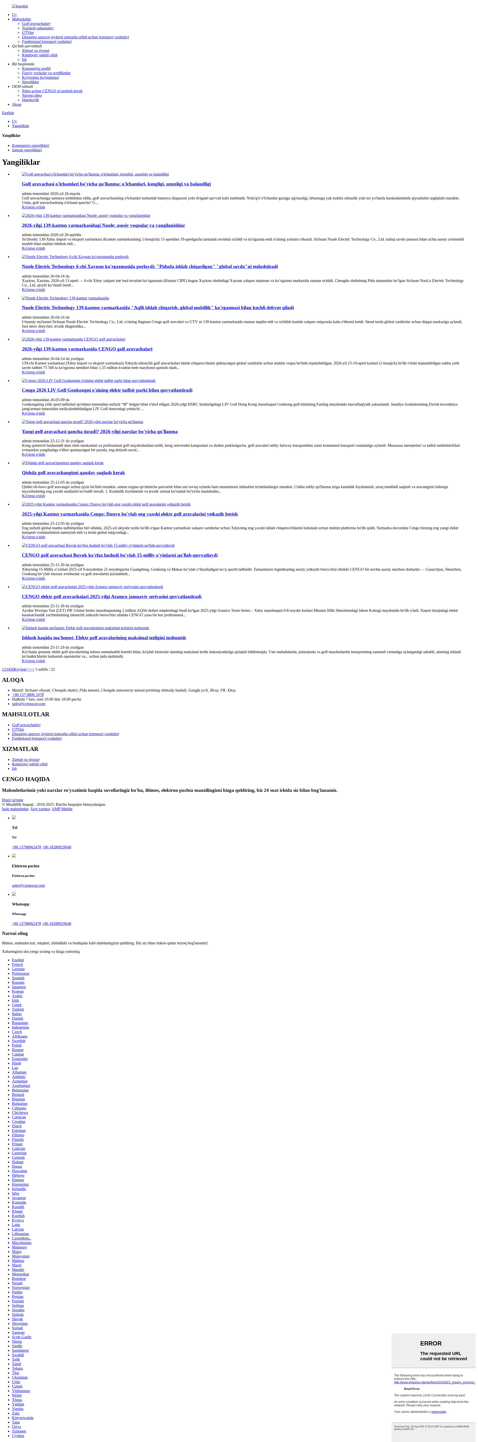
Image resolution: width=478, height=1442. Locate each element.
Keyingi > (22, 669)
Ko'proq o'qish (33, 207)
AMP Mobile (62, 809)
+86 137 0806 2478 (28, 695)
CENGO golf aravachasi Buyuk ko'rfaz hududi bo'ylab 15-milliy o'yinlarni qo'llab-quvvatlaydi (120, 555)
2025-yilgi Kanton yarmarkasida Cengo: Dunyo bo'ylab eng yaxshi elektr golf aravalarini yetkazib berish (130, 514)
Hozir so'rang (12, 800)
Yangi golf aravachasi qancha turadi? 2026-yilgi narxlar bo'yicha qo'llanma (100, 431)
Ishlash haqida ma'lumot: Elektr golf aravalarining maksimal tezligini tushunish (104, 637)
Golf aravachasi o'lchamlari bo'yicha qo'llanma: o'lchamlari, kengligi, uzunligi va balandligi (116, 183)
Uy (14, 121)
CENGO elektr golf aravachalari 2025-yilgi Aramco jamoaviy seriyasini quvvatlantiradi (111, 596)
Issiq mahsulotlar (15, 809)
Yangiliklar (20, 126)
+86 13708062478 (26, 847)
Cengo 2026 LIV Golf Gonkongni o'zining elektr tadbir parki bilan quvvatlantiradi (107, 390)
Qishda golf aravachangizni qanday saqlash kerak (73, 472)
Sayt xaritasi (40, 809)
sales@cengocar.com (28, 704)
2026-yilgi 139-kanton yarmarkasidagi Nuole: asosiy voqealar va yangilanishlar (103, 225)
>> (32, 669)
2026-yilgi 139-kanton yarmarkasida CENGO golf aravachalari (87, 349)
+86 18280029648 (56, 847)
